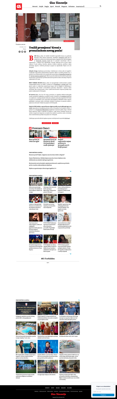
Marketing (36, 391)
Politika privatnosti (42, 391)
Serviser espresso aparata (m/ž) (38, 76)
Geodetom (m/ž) (65, 96)
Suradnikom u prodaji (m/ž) (61, 84)
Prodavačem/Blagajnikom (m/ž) (44, 109)
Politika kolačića (50, 391)
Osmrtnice (79, 6)
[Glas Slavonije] (19, 9)
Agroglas (80, 391)
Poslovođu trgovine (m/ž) (43, 61)
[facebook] (25, 52)
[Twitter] (20, 52)
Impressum (56, 391)
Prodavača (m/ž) (63, 57)
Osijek (41, 6)
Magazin (64, 6)
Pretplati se (103, 395)
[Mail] (22, 52)
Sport (52, 6)
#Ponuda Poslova (46, 123)
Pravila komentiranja (74, 391)
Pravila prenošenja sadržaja (64, 391)
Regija (47, 6)
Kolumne (72, 6)
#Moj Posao (55, 123)
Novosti (35, 6)
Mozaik (57, 6)
